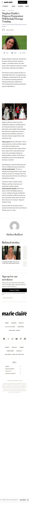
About (7, 347)
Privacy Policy (17, 293)
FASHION (20, 6)
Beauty (21, 323)
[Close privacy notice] (28, 500)
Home (3, 10)
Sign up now (14, 290)
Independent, (11, 169)
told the (4, 169)
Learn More (23, 499)
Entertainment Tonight (9, 188)
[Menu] (2, 2)
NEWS (13, 6)
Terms (22, 347)
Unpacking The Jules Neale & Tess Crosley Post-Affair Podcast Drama (10, 262)
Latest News (11, 10)
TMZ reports (6, 141)
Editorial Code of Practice (14, 354)
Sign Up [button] (22, 2)
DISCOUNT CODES (14, 330)
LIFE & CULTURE (10, 326)
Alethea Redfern (10, 30)
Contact (19, 350)
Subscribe (10, 350)
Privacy (14, 347)
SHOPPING (21, 326)
